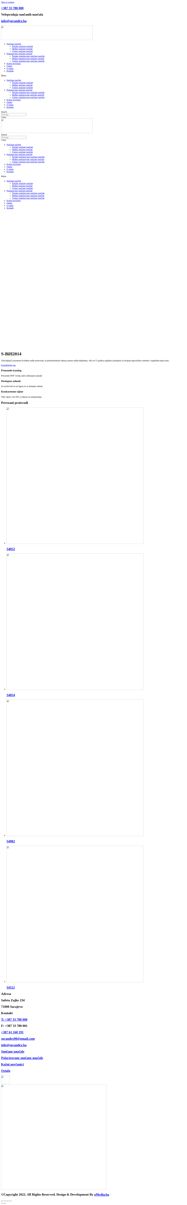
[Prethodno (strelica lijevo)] (2, 1203)
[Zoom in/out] (10, 1200)
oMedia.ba (101, 1194)
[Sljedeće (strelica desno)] (5, 1203)
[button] (93, 75)
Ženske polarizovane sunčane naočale (28, 56)
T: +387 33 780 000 (14, 1019)
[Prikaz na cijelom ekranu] (8, 1200)
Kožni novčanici (14, 63)
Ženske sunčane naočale (22, 46)
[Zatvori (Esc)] (2, 1200)
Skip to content (7, 2)
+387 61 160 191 (12, 1032)
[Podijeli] (5, 1200)
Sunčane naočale (14, 44)
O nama (10, 68)
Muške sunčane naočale (22, 49)
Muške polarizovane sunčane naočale (28, 58)
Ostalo (9, 66)
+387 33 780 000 (12, 8)
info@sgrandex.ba (14, 21)
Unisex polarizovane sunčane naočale (28, 61)
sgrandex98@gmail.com (18, 1038)
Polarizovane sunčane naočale (19, 54)
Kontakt (10, 71)
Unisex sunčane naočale (22, 51)
